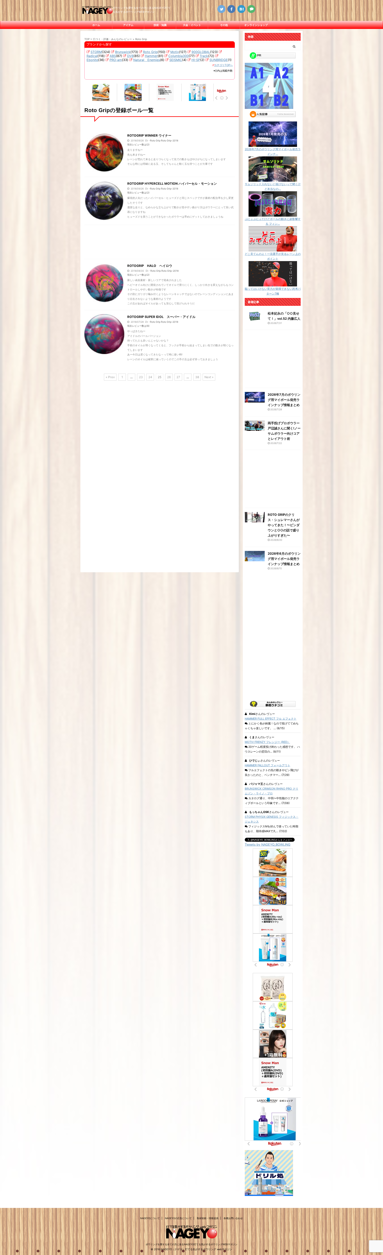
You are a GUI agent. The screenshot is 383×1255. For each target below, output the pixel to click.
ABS (113, 56)
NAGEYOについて (150, 1218)
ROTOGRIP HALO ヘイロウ (149, 266)
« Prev (110, 377)
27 (178, 377)
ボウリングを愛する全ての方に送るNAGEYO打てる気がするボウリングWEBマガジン (191, 1244)
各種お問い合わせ (233, 1218)
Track (204, 56)
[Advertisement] (159, 243)
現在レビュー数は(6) (138, 325)
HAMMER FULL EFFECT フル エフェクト (270, 718)
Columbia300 (178, 56)
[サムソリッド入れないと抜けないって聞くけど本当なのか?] (273, 179)
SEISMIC (175, 60)
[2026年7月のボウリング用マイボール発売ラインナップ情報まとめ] (273, 144)
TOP (87, 39)
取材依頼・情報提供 (207, 1218)
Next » (208, 377)
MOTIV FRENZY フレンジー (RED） (267, 742)
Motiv (174, 52)
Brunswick (122, 52)
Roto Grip (150, 52)
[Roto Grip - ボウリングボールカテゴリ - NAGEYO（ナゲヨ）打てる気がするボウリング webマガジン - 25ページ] (241, 9)
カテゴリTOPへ (223, 65)
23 (141, 377)
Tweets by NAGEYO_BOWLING (267, 845)
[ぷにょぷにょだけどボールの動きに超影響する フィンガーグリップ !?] (273, 214)
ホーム (96, 25)
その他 (224, 25)
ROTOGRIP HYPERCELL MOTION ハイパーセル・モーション (172, 183)
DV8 (130, 56)
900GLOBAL (201, 52)
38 (197, 377)
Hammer (151, 56)
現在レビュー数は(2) (138, 144)
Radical (92, 56)
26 (169, 377)
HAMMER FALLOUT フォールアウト (267, 765)
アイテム (128, 25)
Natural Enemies (146, 60)
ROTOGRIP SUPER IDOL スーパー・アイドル (161, 317)
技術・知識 (160, 25)
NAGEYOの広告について (178, 1218)
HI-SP (196, 60)
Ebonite (92, 60)
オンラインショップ (256, 25)
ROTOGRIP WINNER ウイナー (149, 135)
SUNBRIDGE (218, 60)
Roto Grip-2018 (169, 140)
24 (150, 377)
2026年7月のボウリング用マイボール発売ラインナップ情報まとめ (284, 400)
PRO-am (116, 60)
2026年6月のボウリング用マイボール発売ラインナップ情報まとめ (284, 559)
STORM (96, 52)
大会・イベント (192, 25)
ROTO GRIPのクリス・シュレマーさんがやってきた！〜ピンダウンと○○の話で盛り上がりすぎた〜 (284, 525)
